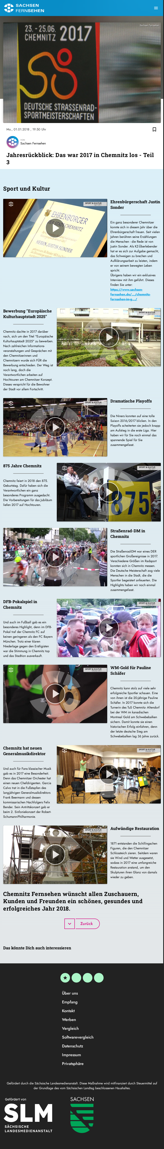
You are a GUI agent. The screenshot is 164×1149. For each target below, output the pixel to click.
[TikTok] (99, 978)
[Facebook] (76, 978)
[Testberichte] (65, 978)
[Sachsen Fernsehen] (24, 8)
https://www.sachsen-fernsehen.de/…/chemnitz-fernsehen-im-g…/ (130, 294)
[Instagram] (87, 978)
